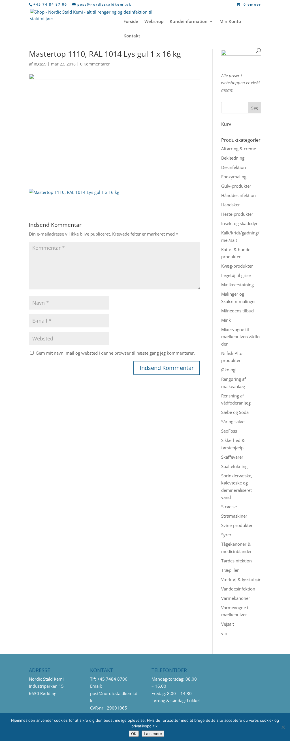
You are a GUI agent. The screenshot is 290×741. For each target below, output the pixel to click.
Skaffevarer (232, 457)
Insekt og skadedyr (239, 223)
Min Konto (230, 21)
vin (224, 633)
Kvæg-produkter (237, 266)
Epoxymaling (233, 176)
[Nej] (283, 727)
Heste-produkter (237, 214)
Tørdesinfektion (236, 561)
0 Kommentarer (95, 64)
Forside (130, 21)
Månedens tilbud (237, 311)
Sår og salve (232, 421)
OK (134, 733)
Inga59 (40, 64)
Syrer (226, 534)
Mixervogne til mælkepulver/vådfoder (240, 337)
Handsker (230, 205)
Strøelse (229, 506)
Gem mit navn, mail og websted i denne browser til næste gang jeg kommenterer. (115, 353)
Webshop (153, 21)
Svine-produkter (237, 525)
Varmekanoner (235, 598)
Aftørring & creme (238, 148)
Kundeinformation (189, 21)
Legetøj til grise (236, 275)
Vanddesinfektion (238, 589)
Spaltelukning (234, 466)
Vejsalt (227, 624)
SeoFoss (229, 431)
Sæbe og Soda (235, 412)
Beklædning (232, 158)
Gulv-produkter (236, 186)
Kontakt (131, 36)
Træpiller (230, 570)
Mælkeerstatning (237, 284)
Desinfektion (233, 167)
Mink (226, 320)
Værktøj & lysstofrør (241, 579)
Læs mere (153, 733)
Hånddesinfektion (238, 195)
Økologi (228, 369)
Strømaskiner (234, 516)
